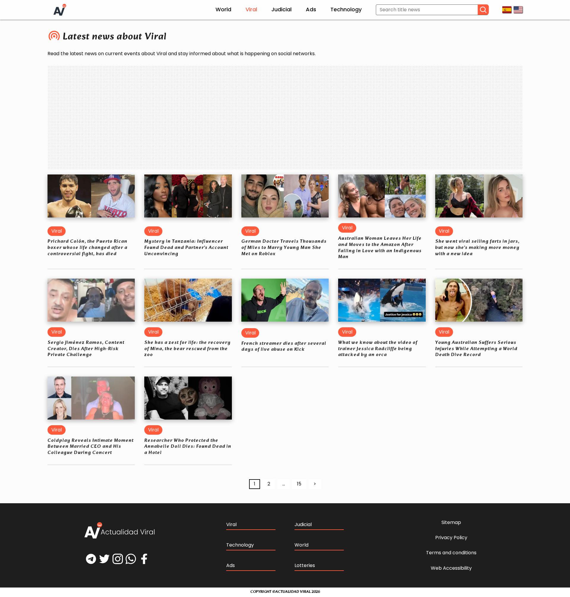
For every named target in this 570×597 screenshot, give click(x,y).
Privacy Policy (451, 537)
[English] (518, 10)
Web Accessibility (451, 568)
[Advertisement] (285, 114)
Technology (346, 9)
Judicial (281, 9)
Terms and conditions (451, 552)
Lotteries (304, 565)
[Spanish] (506, 10)
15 (299, 483)
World (223, 9)
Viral (251, 9)
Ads (311, 9)
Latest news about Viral (115, 37)
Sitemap (451, 522)
